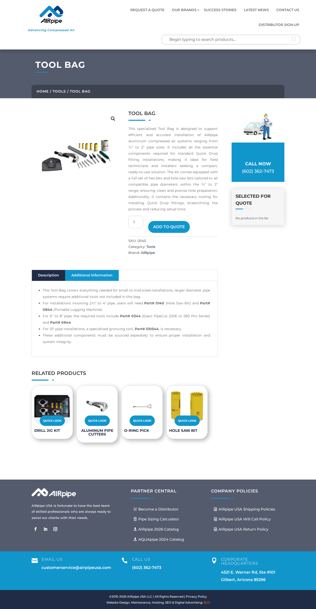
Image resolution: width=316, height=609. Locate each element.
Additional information (92, 275)
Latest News (256, 10)
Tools (59, 91)
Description (48, 275)
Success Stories (220, 10)
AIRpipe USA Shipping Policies (246, 509)
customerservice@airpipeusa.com (76, 567)
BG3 (207, 602)
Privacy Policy (196, 596)
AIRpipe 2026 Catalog (158, 529)
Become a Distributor (158, 509)
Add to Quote (169, 226)
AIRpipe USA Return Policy (243, 529)
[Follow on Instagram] (55, 529)
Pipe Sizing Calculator (158, 519)
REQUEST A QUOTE (147, 10)
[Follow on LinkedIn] (45, 529)
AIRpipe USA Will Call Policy (244, 519)
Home (43, 91)
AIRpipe (148, 252)
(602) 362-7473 (146, 567)
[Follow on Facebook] (36, 529)
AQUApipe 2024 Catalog (161, 539)
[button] (113, 118)
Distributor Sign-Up (279, 25)
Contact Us (287, 10)
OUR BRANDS (184, 10)
